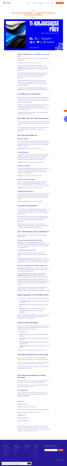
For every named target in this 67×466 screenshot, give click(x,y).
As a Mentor (26, 449)
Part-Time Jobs (6, 447)
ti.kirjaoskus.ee (25, 417)
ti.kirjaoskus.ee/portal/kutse (23, 395)
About (35, 449)
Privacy (35, 453)
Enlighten (15, 452)
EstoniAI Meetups (21, 67)
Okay (29, 463)
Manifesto (36, 447)
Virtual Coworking (7, 452)
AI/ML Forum (31, 68)
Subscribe (60, 450)
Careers (35, 451)
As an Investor (27, 447)
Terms (35, 455)
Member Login (6, 454)
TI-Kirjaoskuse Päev (17, 447)
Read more (17, 463)
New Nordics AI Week (22, 68)
